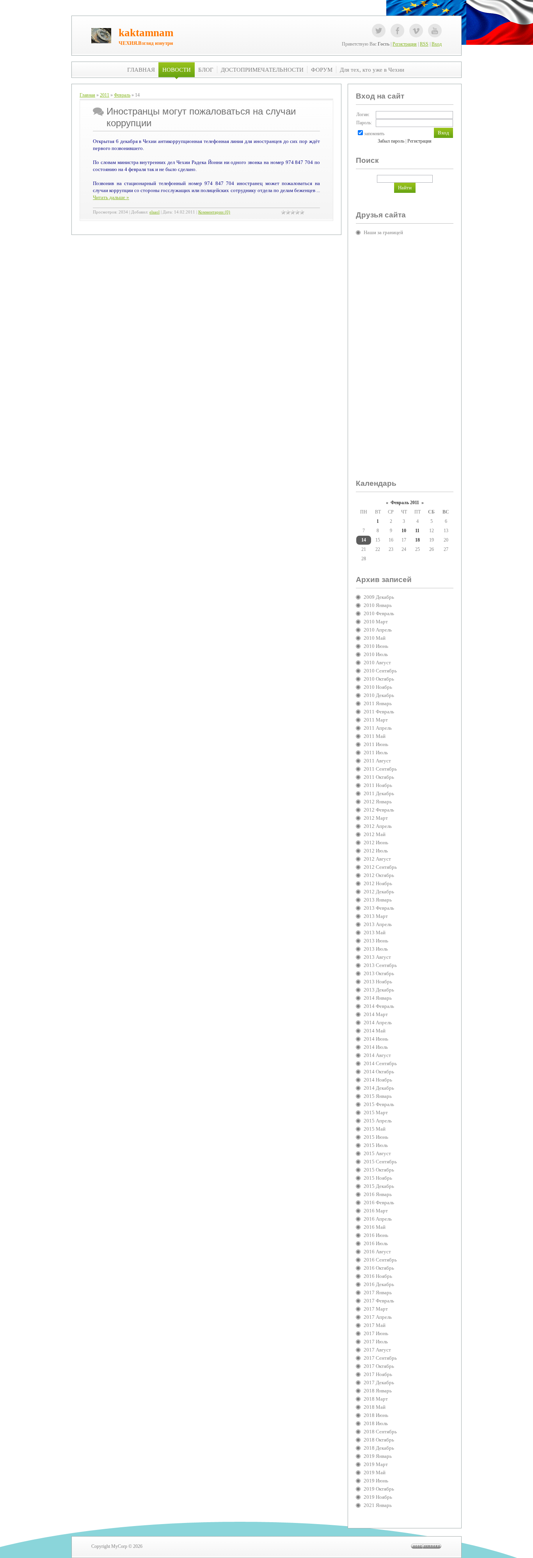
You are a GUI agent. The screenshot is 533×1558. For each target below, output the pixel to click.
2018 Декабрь (379, 1448)
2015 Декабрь (379, 1186)
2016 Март (376, 1211)
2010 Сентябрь (380, 671)
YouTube (435, 30)
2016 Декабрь (379, 1284)
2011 (104, 95)
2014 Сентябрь (380, 1063)
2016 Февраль (379, 1202)
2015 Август (377, 1153)
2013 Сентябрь (380, 965)
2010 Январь (378, 605)
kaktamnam (146, 33)
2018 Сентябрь (380, 1431)
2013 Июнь (376, 941)
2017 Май (375, 1325)
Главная (87, 95)
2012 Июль (376, 851)
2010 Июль (376, 654)
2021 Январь (378, 1505)
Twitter (379, 30)
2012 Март (376, 818)
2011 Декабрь (379, 793)
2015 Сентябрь (380, 1162)
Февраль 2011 (405, 502)
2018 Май (375, 1407)
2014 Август (377, 1055)
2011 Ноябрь (378, 785)
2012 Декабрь (379, 892)
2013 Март (376, 916)
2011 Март (376, 720)
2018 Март (376, 1399)
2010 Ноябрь (378, 687)
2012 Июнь (376, 842)
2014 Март (376, 1014)
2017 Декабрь (379, 1382)
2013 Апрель (378, 924)
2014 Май (375, 1031)
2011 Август (377, 761)
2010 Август (377, 662)
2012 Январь (378, 802)
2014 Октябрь (379, 1072)
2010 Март (376, 622)
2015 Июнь (376, 1137)
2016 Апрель (378, 1219)
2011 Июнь (376, 744)
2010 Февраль (379, 613)
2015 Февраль (379, 1104)
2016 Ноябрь (378, 1276)
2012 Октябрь (379, 875)
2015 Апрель (378, 1121)
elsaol (154, 212)
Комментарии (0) (214, 212)
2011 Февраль (379, 712)
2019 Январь (378, 1456)
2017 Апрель (378, 1317)
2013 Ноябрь (378, 982)
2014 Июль (376, 1047)
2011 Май (375, 736)
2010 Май (375, 638)
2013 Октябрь (379, 973)
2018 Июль (376, 1423)
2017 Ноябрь (378, 1374)
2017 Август (377, 1350)
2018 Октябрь (379, 1440)
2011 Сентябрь (380, 769)
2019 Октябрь (379, 1489)
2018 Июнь (376, 1415)
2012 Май (375, 834)
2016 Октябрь (379, 1268)
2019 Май (375, 1472)
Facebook (397, 30)
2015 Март (376, 1112)
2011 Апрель (378, 728)
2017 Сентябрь (380, 1358)
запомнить (374, 133)
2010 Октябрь (379, 679)
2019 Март (376, 1464)
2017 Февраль (379, 1301)
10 (404, 530)
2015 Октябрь (379, 1170)
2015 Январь (378, 1096)
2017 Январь (378, 1292)
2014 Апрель (378, 1022)
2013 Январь (378, 900)
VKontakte (416, 30)
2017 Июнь (376, 1333)
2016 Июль (376, 1243)
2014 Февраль (379, 1006)
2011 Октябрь (379, 777)
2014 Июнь (376, 1039)
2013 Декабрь (379, 990)
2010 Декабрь (379, 695)
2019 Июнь (376, 1481)
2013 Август (377, 957)
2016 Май (375, 1227)
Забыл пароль (391, 141)
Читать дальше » (111, 197)
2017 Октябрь (379, 1366)
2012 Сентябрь (380, 867)
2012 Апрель (378, 826)
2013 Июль (376, 949)
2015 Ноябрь (378, 1178)
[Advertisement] (387, 361)
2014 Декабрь (379, 1088)
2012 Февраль (379, 810)
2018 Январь (378, 1391)
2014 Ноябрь (378, 1080)
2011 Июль (376, 752)
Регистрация (405, 44)
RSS (424, 44)
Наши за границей (383, 232)
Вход (437, 44)
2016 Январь (378, 1194)
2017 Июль (376, 1342)
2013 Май (375, 932)
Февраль (122, 95)
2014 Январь (378, 998)
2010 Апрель (378, 630)
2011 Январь (378, 703)
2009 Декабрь (379, 597)
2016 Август (377, 1252)
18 (417, 540)
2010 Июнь (376, 646)
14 (363, 540)
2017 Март (376, 1309)
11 (417, 530)
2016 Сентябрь (380, 1260)
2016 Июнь (376, 1235)
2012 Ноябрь (378, 883)
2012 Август (377, 859)
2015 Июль (376, 1145)
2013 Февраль (379, 908)
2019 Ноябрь (378, 1497)
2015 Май (375, 1129)
